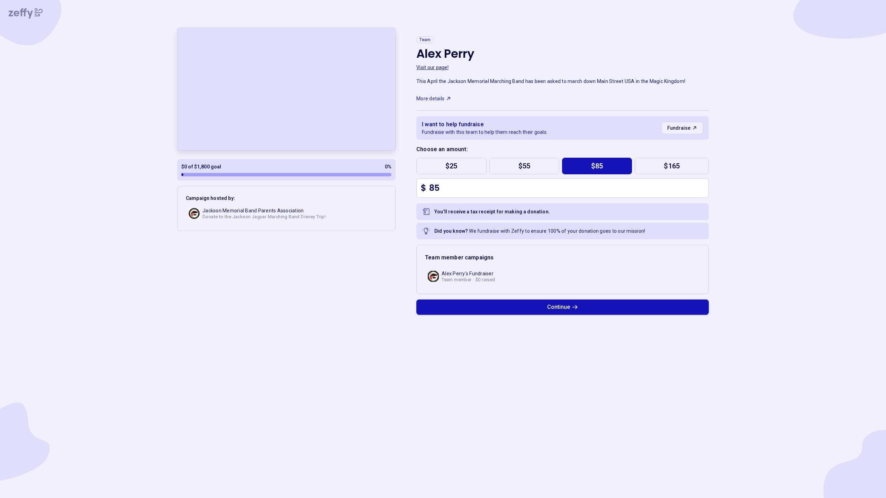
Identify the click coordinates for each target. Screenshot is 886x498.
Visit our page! (432, 67)
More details (430, 98)
